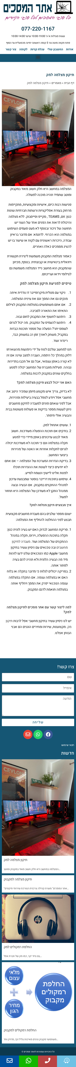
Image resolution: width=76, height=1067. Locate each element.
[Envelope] (27, 734)
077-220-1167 (38, 29)
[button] (38, 57)
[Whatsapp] (38, 734)
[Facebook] (48, 734)
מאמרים (56, 83)
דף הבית (69, 83)
